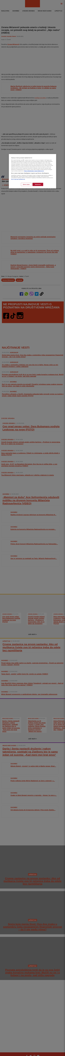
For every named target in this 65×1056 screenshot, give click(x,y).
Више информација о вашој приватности (34, 171)
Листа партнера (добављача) (18, 179)
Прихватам (38, 184)
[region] (32, 171)
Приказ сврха (26, 184)
